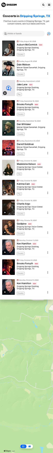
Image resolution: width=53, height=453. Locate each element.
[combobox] (24, 33)
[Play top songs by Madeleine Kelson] (5, 173)
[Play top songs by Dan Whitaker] (5, 133)
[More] (48, 53)
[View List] (23, 446)
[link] (25, 48)
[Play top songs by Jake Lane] (5, 93)
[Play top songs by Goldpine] (5, 232)
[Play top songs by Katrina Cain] (5, 193)
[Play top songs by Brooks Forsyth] (5, 113)
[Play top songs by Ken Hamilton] (5, 252)
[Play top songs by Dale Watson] (5, 73)
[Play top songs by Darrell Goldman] (5, 153)
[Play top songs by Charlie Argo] (5, 212)
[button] (49, 4)
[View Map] (29, 446)
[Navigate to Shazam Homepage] (9, 5)
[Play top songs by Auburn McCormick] (5, 53)
